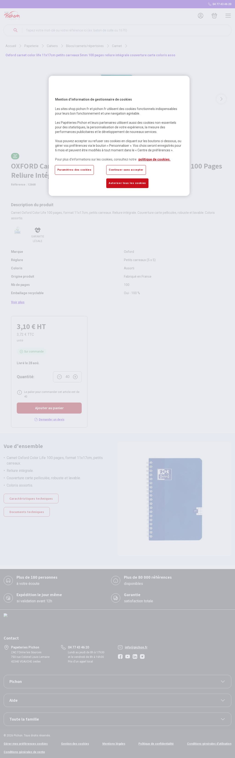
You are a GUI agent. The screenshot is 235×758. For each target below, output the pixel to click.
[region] (119, 136)
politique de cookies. (154, 159)
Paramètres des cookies (74, 169)
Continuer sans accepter (126, 169)
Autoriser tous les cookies (127, 183)
